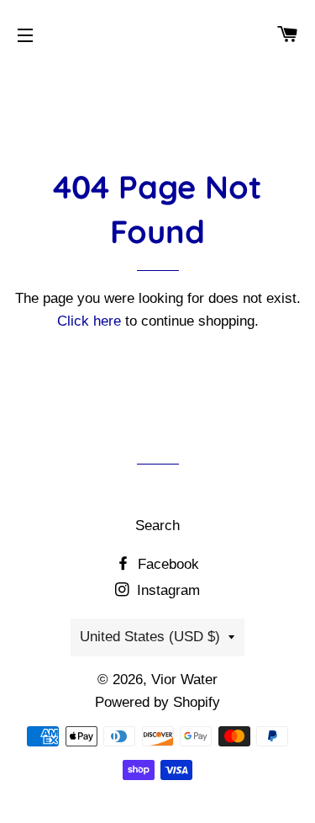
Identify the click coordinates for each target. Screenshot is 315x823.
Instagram (166, 590)
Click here (89, 321)
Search (157, 526)
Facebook (166, 564)
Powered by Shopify (157, 702)
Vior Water (184, 680)
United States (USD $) (150, 637)
